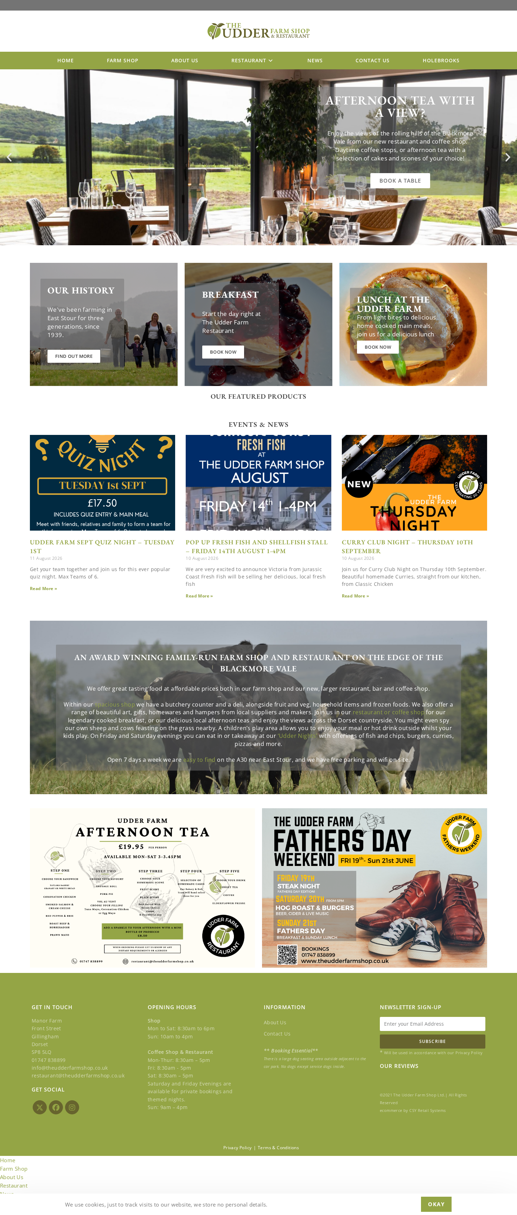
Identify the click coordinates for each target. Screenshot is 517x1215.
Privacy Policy (237, 1148)
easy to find (199, 760)
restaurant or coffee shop (389, 712)
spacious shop (115, 704)
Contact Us (277, 1033)
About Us (275, 1022)
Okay (436, 1204)
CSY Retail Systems (427, 1110)
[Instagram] (72, 1107)
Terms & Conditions (278, 1148)
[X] (40, 1107)
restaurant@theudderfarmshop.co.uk (78, 1075)
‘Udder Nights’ (298, 736)
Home (7, 1160)
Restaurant (13, 1185)
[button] (9, 157)
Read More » (43, 588)
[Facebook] (56, 1107)
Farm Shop (14, 1168)
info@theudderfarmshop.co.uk (70, 1067)
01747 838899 (49, 1060)
